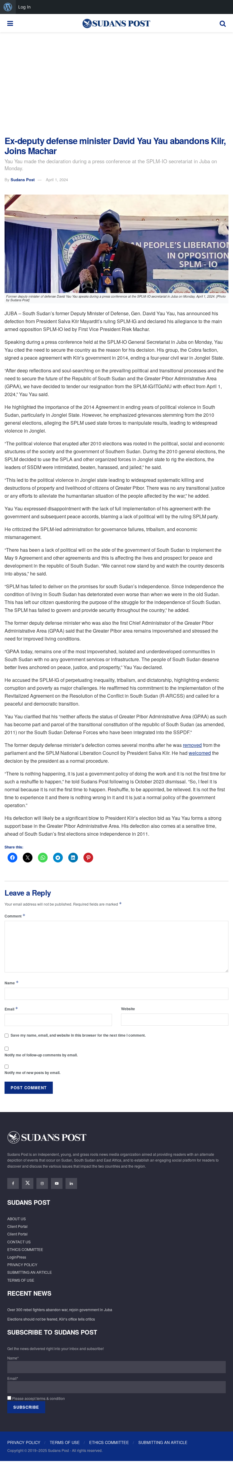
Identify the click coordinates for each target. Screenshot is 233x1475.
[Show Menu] (10, 23)
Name (12, 983)
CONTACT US (19, 1241)
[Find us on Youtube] (56, 1183)
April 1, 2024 (57, 179)
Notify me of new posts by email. (32, 1072)
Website (128, 1008)
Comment (15, 916)
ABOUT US (16, 1218)
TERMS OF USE (20, 1280)
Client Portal (17, 1226)
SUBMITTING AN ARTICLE (29, 1272)
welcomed (200, 752)
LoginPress (16, 1256)
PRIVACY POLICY (22, 1264)
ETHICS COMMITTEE (25, 1249)
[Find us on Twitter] (27, 1183)
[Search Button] (223, 23)
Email (11, 1009)
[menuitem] (8, 7)
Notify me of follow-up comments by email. (41, 1055)
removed (192, 744)
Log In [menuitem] (24, 6)
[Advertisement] (116, 83)
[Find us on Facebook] (13, 1183)
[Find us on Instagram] (42, 1183)
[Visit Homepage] (116, 23)
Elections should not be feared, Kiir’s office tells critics (51, 1318)
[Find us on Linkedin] (71, 1183)
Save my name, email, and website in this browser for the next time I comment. (78, 1035)
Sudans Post (23, 179)
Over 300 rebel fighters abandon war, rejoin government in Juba (59, 1309)
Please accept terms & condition (38, 1398)
